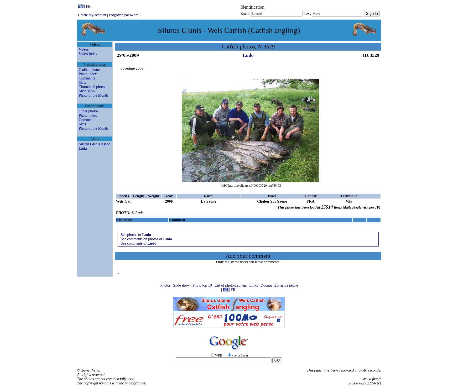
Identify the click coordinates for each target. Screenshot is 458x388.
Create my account (92, 15)
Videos (84, 49)
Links (83, 148)
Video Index (88, 54)
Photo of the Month (93, 95)
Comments (87, 78)
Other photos (88, 111)
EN (81, 6)
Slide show (87, 91)
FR (88, 6)
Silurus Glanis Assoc (94, 144)
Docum (266, 285)
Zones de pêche (286, 285)
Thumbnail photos (92, 87)
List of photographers (231, 285)
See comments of (138, 243)
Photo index (88, 74)
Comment (86, 120)
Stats (82, 82)
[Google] (229, 350)
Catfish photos (89, 70)
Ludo (248, 55)
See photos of (136, 235)
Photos (166, 285)
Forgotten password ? (125, 15)
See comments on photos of (146, 239)
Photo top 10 (203, 285)
